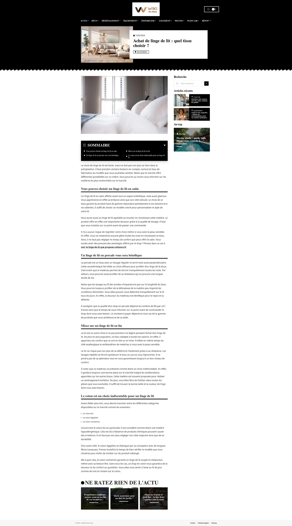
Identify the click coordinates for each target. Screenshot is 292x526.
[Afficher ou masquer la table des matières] (138, 145)
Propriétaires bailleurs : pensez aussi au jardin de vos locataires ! (95, 497)
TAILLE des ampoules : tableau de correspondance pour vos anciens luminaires (199, 115)
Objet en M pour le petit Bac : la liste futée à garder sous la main (153, 497)
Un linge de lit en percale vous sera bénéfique (102, 155)
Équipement (142, 52)
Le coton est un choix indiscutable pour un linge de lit (146, 156)
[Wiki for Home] (146, 9)
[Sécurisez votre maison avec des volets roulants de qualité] (181, 100)
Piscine (182, 134)
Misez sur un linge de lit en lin (139, 151)
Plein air (196, 97)
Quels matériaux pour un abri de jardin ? (124, 497)
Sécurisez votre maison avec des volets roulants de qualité (199, 100)
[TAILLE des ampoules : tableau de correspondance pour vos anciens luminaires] (181, 114)
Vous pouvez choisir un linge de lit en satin (101, 151)
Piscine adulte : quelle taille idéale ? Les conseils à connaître (191, 140)
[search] (208, 9)
